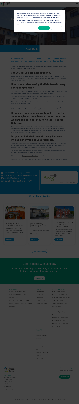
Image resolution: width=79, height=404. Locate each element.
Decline (56, 28)
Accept (44, 28)
